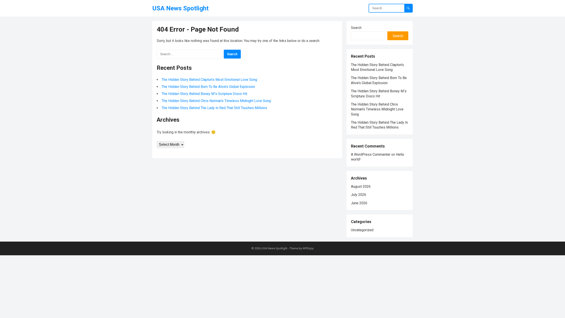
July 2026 (358, 195)
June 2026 (359, 203)
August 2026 (361, 186)
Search (356, 28)
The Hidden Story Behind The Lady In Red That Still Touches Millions (214, 108)
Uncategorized (362, 230)
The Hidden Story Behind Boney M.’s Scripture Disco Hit (204, 94)
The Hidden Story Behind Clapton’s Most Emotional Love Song (209, 80)
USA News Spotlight (180, 8)
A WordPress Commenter (370, 154)
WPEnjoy (308, 248)
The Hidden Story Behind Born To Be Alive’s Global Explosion (208, 87)
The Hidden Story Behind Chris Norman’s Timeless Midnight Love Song (216, 101)
